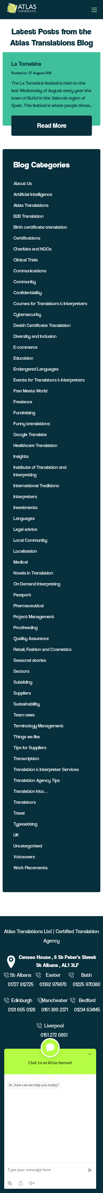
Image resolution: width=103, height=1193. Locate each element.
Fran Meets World (30, 390)
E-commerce (25, 347)
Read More (52, 125)
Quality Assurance (31, 638)
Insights (21, 456)
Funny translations (31, 423)
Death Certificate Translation (42, 325)
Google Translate (30, 434)
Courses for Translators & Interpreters (50, 303)
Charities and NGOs (32, 249)
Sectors (21, 671)
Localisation (25, 551)
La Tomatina (26, 63)
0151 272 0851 (54, 1035)
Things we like (26, 736)
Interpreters (25, 496)
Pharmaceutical (28, 605)
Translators (24, 802)
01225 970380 (86, 984)
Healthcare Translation (35, 445)
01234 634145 (87, 1010)
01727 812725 (21, 984)
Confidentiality (27, 292)
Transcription (26, 758)
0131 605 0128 (21, 1010)
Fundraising (24, 412)
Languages (24, 518)
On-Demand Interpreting (36, 584)
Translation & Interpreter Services (46, 769)
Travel (19, 813)
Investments (25, 507)
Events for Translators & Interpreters (49, 380)
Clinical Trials (25, 260)
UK (16, 835)
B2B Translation (28, 216)
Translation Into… (30, 791)
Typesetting (25, 824)
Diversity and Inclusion (35, 336)
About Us (22, 183)
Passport (22, 594)
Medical (20, 562)
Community (24, 281)
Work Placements (30, 867)
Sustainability (26, 704)
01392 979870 (53, 984)
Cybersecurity (27, 314)
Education (23, 358)
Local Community (30, 540)
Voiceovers (24, 856)
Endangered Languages (35, 369)
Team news (24, 715)
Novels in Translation (33, 573)
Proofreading (25, 627)
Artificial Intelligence (32, 194)
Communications (29, 270)
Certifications (26, 238)
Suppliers (22, 693)
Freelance (22, 401)
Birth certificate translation (40, 227)
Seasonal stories (29, 660)
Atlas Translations (30, 205)
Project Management (33, 616)
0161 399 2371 (54, 1010)
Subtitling (22, 682)
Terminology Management (38, 725)
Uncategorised (27, 845)
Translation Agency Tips (36, 780)
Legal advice (25, 529)
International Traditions (36, 485)
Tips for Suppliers (29, 747)
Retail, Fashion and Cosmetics (42, 649)
